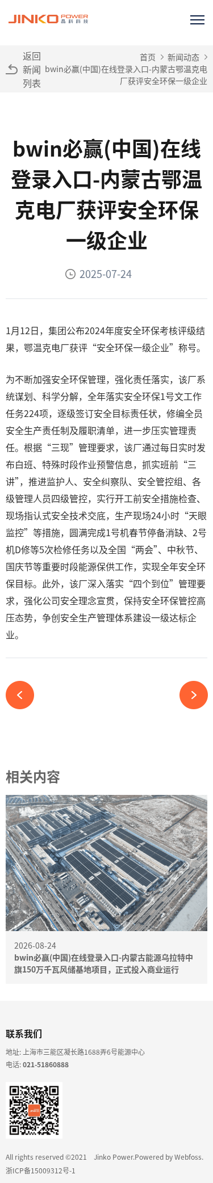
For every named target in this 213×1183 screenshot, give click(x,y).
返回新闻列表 (32, 69)
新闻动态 (183, 56)
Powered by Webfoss (168, 1156)
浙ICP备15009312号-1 (41, 1170)
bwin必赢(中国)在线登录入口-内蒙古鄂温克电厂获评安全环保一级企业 (126, 74)
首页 (148, 56)
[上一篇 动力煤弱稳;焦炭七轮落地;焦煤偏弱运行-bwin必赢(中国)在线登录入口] (24, 695)
